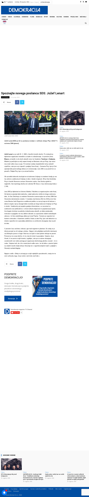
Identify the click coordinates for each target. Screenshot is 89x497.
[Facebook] (80, 1)
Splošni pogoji (23, 489)
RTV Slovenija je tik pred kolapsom (71, 129)
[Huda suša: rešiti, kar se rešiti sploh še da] (55, 464)
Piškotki (51, 489)
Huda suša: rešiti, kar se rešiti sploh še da (71, 148)
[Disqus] (31, 357)
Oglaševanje (67, 489)
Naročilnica (7, 491)
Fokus (61, 127)
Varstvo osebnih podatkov (38, 489)
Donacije (16, 491)
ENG (5, 23)
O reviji (6, 489)
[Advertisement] (44, 47)
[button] (85, 23)
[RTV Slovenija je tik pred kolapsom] (72, 118)
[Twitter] (83, 1)
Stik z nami (58, 489)
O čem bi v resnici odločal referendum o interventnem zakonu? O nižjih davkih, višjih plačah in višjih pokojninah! (72, 157)
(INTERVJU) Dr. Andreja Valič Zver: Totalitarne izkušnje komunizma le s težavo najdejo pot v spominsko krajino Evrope (72, 139)
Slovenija (5, 97)
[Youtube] (86, 1)
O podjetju (14, 489)
